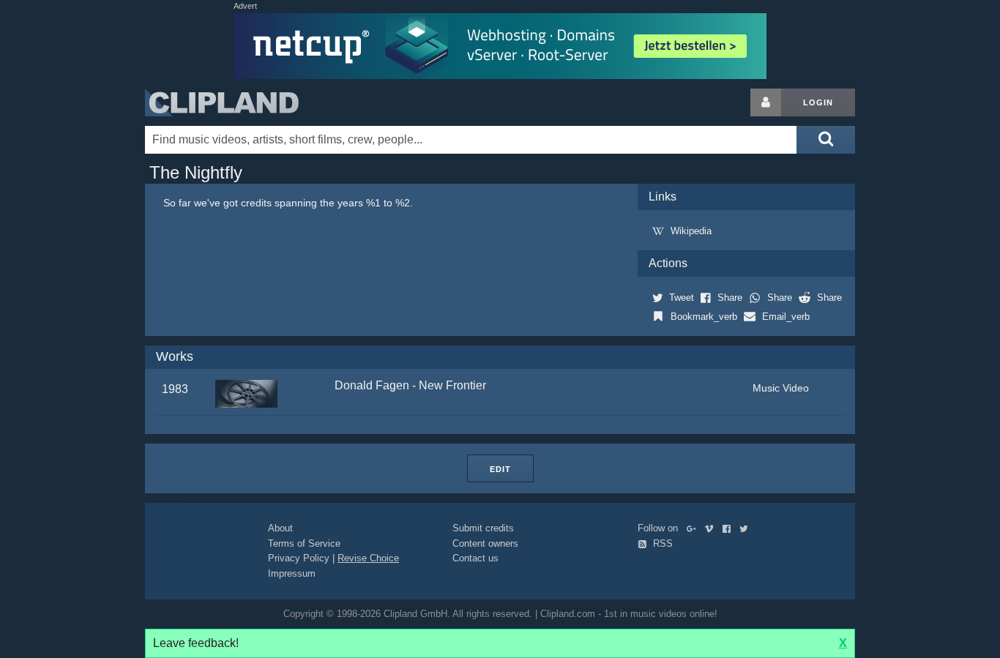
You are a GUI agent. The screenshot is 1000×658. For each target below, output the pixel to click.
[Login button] (765, 102)
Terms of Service (304, 543)
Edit (500, 469)
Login (818, 102)
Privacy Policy (298, 558)
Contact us (475, 558)
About (280, 528)
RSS (661, 543)
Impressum (292, 573)
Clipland (222, 102)
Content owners (485, 543)
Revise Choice (368, 558)
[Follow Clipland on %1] (694, 528)
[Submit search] (825, 140)
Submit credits (483, 528)
